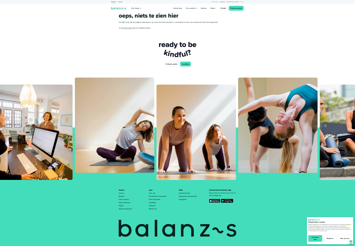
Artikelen (152, 206)
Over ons (215, 2)
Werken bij (152, 209)
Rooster (121, 196)
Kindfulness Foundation (158, 196)
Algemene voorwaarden (188, 196)
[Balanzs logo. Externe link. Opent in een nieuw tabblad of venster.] (313, 220)
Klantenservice (184, 193)
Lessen (121, 193)
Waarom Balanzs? (125, 209)
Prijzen (121, 206)
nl (241, 2)
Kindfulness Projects (233, 2)
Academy (222, 2)
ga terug (127, 28)
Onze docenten (124, 203)
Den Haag (135, 8)
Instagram (183, 199)
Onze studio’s (124, 199)
